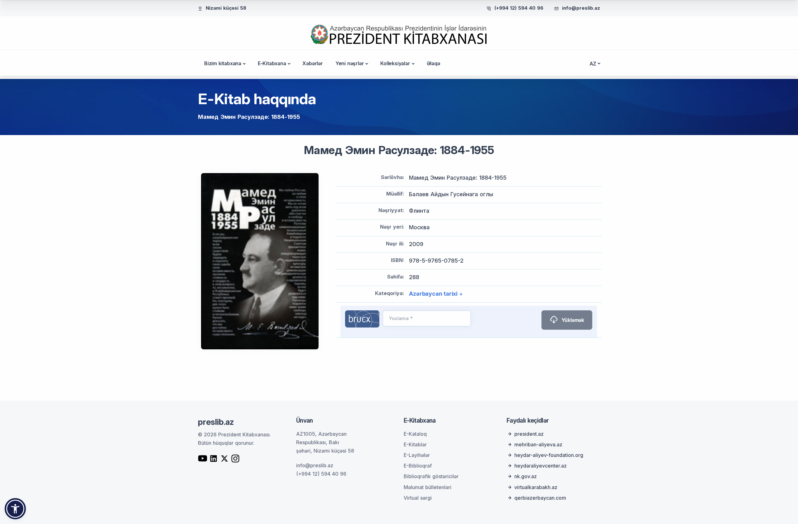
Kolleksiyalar (395, 63)
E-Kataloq (415, 434)
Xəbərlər (312, 63)
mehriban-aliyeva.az (538, 444)
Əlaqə (433, 63)
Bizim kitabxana (222, 63)
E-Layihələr (417, 455)
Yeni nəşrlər (349, 63)
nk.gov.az (525, 476)
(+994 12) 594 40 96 (518, 8)
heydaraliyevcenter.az (540, 466)
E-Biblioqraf (418, 466)
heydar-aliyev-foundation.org (548, 455)
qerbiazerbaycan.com (540, 498)
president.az (529, 434)
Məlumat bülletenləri (427, 487)
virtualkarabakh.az (535, 487)
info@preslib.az (581, 8)
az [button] (593, 64)
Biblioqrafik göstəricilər (431, 476)
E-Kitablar (415, 444)
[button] (15, 509)
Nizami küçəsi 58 (226, 8)
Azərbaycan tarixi (433, 293)
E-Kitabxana (272, 63)
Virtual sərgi (418, 498)
